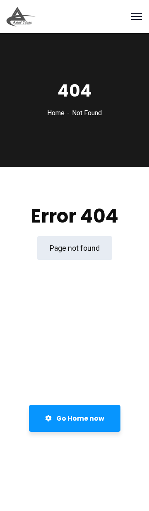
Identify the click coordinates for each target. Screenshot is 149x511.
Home (56, 113)
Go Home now (79, 418)
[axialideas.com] (21, 16)
